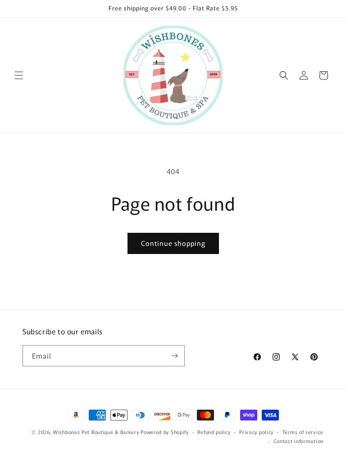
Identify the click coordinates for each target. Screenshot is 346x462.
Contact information (298, 440)
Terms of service (302, 431)
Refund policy (213, 431)
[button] (19, 75)
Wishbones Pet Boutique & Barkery (96, 431)
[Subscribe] (174, 355)
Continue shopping (173, 243)
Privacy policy (256, 431)
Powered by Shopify (165, 431)
